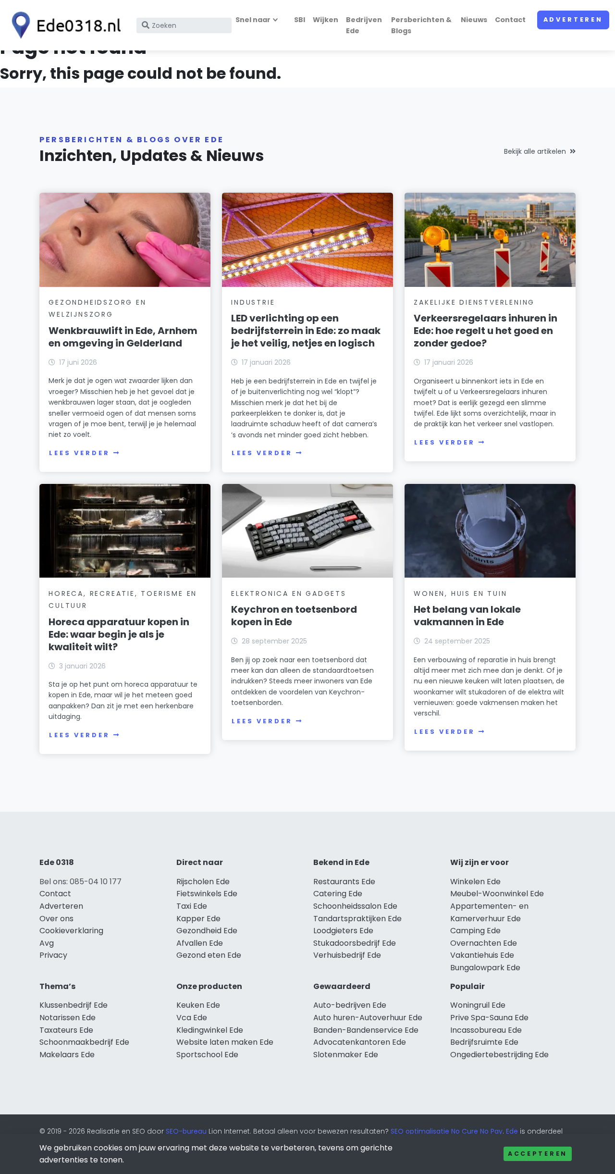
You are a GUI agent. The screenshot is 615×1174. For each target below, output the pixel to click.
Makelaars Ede (67, 1054)
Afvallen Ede (199, 943)
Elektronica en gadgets (288, 593)
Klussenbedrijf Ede (73, 1005)
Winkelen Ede (475, 881)
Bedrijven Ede (364, 25)
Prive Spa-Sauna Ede (489, 1017)
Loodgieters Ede (343, 930)
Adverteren (573, 19)
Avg (46, 943)
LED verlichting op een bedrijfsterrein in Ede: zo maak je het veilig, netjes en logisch (306, 330)
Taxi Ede (191, 906)
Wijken (325, 20)
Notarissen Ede (67, 1017)
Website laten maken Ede (224, 1042)
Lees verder (79, 453)
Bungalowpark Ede (485, 967)
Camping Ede (475, 930)
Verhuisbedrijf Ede (347, 955)
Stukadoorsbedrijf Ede (354, 943)
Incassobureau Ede (486, 1030)
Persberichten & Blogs (421, 25)
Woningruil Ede (477, 1005)
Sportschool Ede (207, 1054)
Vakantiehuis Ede (482, 955)
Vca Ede (191, 1017)
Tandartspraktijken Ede (357, 918)
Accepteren (537, 1153)
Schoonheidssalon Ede (355, 906)
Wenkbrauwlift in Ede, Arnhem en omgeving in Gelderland (123, 337)
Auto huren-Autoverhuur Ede (367, 1017)
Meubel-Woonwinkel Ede (497, 893)
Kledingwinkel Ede (209, 1030)
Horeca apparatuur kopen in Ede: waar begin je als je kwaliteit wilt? (119, 634)
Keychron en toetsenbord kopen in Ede (294, 616)
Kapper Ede (198, 918)
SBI (299, 20)
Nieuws (474, 20)
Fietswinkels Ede (206, 893)
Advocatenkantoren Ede (359, 1042)
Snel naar (253, 20)
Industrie (253, 302)
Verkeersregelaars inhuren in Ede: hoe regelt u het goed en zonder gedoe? (485, 330)
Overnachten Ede (483, 943)
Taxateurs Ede (66, 1030)
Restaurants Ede (344, 881)
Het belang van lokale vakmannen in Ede (467, 616)
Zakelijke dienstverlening (474, 302)
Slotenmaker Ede (345, 1054)
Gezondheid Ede (206, 930)
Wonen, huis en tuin (460, 593)
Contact (510, 20)
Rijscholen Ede (203, 881)
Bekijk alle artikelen (535, 151)
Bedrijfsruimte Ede (484, 1042)
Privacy (53, 955)
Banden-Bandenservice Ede (365, 1030)
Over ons (56, 918)
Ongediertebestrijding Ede (499, 1054)
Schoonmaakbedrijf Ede (84, 1042)
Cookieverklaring (71, 930)
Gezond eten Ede (208, 955)
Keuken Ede (198, 1005)
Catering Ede (337, 893)
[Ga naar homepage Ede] (63, 25)
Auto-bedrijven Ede (349, 1005)
